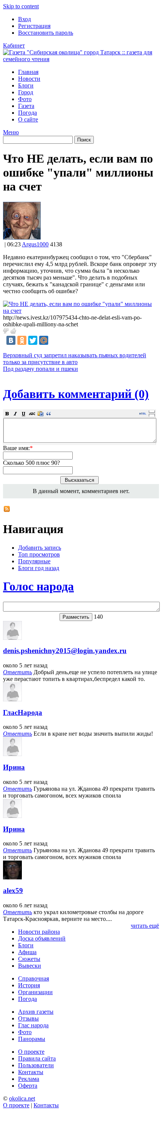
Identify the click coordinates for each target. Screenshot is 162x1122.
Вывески (29, 965)
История (29, 985)
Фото (25, 99)
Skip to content (21, 6)
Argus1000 (35, 244)
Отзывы (28, 1018)
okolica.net (22, 1098)
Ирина (14, 767)
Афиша (27, 952)
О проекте (31, 1051)
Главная (28, 72)
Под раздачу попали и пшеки (40, 369)
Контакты (30, 1072)
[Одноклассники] (21, 340)
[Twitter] (32, 340)
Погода (27, 112)
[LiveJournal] (54, 340)
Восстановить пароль (45, 32)
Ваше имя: (18, 448)
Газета (26, 106)
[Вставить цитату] (48, 413)
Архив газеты (35, 1011)
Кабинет (14, 45)
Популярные (34, 561)
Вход (24, 19)
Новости (29, 78)
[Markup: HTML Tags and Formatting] (22, 237)
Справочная (33, 978)
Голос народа (38, 586)
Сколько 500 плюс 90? (31, 463)
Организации (35, 992)
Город (25, 92)
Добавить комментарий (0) (76, 394)
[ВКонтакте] (10, 340)
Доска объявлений (42, 938)
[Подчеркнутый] (24, 413)
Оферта (27, 1085)
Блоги (26, 85)
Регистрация (34, 26)
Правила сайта (37, 1058)
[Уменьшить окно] (152, 415)
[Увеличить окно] (152, 411)
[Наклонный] (15, 413)
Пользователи (36, 1065)
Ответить (17, 672)
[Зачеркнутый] (32, 413)
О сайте (28, 119)
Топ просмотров (39, 554)
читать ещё (145, 925)
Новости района (39, 931)
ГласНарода (22, 712)
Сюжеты (29, 959)
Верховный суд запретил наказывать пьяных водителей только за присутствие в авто (74, 358)
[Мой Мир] (43, 340)
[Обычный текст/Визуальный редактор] (143, 413)
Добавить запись (39, 547)
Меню (11, 132)
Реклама (28, 1079)
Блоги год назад (38, 568)
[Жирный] (7, 413)
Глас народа (33, 1025)
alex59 (13, 891)
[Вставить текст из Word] (40, 413)
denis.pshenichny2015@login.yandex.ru (65, 651)
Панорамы (31, 1039)
